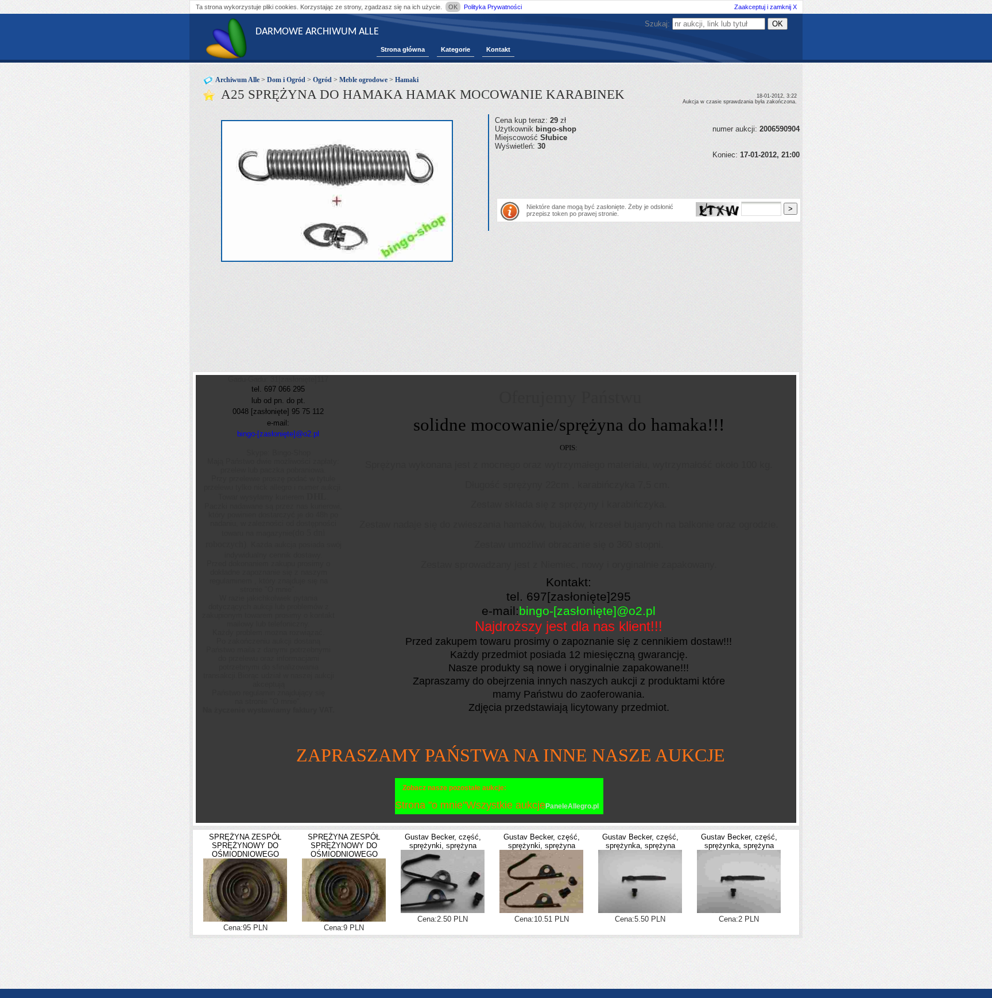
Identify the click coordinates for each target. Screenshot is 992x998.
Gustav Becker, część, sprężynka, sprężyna (640, 841)
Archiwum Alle (237, 80)
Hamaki (406, 80)
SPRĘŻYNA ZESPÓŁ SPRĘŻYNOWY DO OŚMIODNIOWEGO (245, 845)
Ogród (322, 80)
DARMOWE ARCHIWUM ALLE (317, 31)
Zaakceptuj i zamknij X (765, 6)
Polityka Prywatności (493, 6)
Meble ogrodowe (363, 80)
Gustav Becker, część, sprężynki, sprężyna (443, 841)
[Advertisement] (629, 176)
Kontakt (498, 49)
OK (453, 6)
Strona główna (403, 49)
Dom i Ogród (286, 80)
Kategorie (455, 49)
